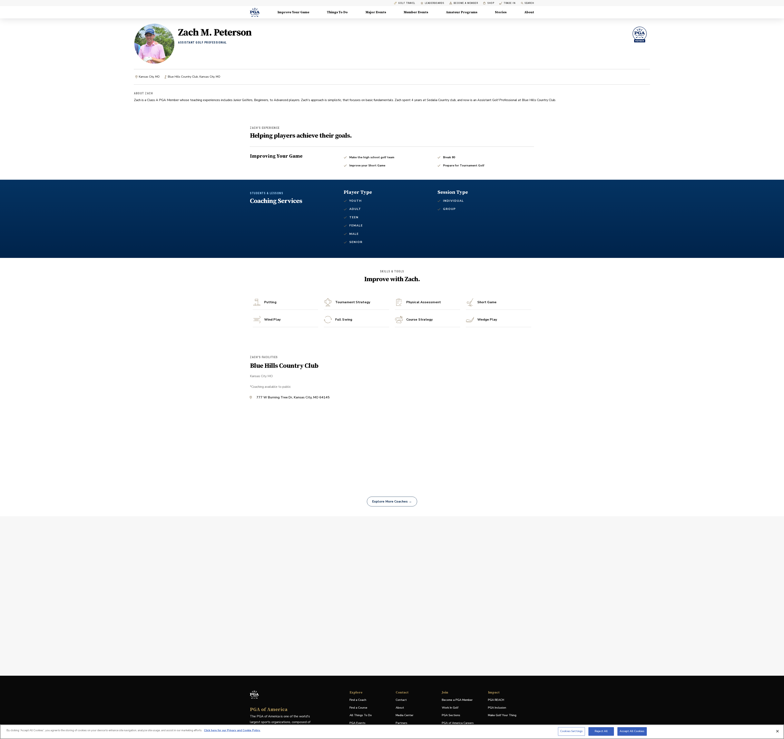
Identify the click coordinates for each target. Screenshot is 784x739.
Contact (401, 700)
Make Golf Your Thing (502, 715)
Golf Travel (406, 3)
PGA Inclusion (497, 708)
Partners (401, 723)
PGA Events (357, 723)
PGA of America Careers (458, 723)
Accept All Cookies (632, 731)
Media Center (404, 715)
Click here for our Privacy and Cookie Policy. (232, 730)
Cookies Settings (571, 731)
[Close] (777, 731)
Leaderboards (434, 3)
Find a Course (358, 708)
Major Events (375, 12)
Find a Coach (358, 700)
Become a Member (466, 3)
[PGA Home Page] (255, 12)
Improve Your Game (293, 12)
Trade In (507, 3)
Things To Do (337, 12)
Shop (488, 3)
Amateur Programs (461, 12)
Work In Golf (450, 708)
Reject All (601, 731)
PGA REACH (496, 700)
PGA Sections (451, 715)
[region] (392, 732)
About (529, 12)
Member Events (416, 12)
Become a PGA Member (457, 700)
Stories (501, 12)
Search (529, 3)
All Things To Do (361, 715)
